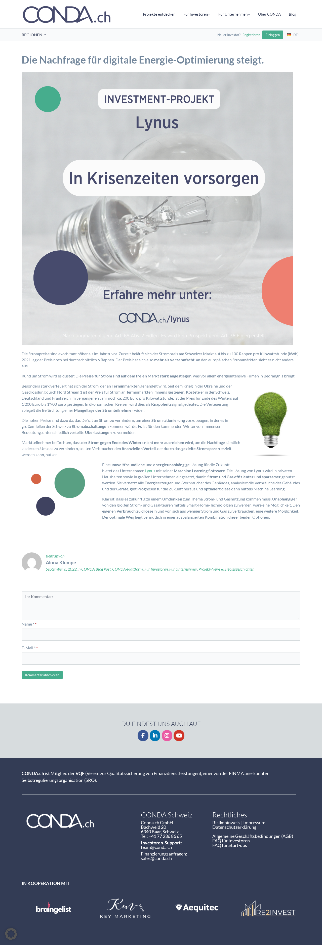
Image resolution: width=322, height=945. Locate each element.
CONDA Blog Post (96, 569)
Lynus (150, 470)
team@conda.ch (156, 847)
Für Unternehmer (183, 569)
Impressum (254, 822)
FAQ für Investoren (231, 840)
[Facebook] (143, 735)
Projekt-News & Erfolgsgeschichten (226, 569)
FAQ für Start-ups (229, 845)
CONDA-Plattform (127, 569)
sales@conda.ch (156, 858)
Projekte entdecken (159, 14)
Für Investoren (156, 569)
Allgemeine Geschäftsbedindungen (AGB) (252, 836)
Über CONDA (269, 14)
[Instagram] (167, 735)
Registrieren (251, 35)
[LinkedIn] (155, 735)
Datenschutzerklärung (234, 827)
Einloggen (273, 35)
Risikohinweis (226, 822)
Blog (292, 14)
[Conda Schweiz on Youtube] (179, 735)
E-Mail (27, 647)
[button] (11, 934)
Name (27, 624)
